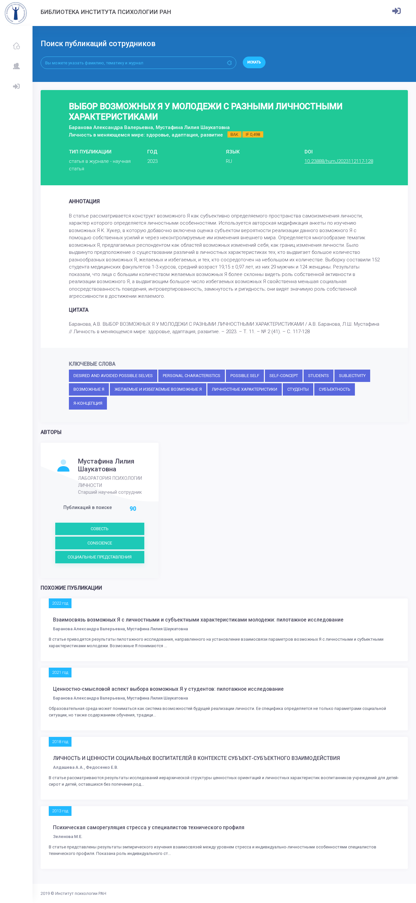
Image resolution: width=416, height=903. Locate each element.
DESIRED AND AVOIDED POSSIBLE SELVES (113, 375)
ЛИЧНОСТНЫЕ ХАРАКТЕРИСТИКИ (244, 389)
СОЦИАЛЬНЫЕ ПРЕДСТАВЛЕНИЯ (100, 557)
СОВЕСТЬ (100, 528)
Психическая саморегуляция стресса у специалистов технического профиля (148, 828)
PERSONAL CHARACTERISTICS (191, 375)
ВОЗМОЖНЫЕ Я (88, 389)
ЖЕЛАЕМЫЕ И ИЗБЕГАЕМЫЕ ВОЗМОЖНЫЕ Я (158, 389)
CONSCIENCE (99, 543)
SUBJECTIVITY (352, 375)
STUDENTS (318, 375)
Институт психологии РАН (80, 893)
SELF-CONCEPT (283, 375)
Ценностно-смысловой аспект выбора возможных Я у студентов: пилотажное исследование (168, 689)
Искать (254, 62)
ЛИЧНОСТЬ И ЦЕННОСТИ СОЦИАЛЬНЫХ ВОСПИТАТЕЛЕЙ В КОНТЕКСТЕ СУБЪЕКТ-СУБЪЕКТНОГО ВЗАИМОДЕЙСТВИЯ (196, 758)
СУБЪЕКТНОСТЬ (334, 389)
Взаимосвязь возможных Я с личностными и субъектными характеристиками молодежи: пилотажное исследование (198, 620)
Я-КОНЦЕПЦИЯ (87, 403)
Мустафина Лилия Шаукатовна (106, 465)
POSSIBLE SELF (244, 375)
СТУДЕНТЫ (298, 389)
